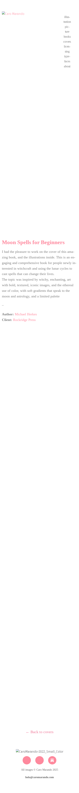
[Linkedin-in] (39, 760)
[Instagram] (27, 760)
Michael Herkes (26, 314)
